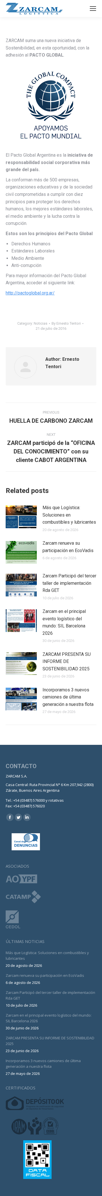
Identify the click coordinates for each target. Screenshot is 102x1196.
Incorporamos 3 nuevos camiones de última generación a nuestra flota (68, 697)
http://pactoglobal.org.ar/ (30, 293)
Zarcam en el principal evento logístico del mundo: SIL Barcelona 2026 (64, 622)
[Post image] (21, 516)
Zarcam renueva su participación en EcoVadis (68, 546)
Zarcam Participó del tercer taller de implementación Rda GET (69, 583)
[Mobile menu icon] (93, 8)
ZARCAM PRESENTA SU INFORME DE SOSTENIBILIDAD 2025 (66, 661)
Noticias (40, 323)
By (66, 323)
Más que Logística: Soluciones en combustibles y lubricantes (69, 515)
